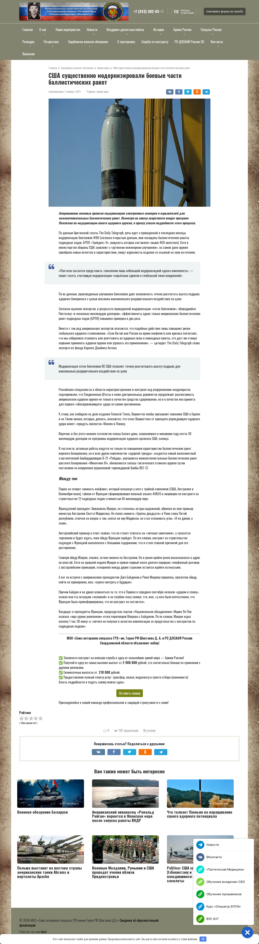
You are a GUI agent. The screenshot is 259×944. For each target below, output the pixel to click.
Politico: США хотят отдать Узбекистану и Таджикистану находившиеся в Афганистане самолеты (192, 874)
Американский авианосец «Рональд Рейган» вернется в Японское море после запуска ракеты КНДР (123, 816)
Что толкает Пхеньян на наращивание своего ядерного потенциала (199, 814)
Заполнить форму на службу (224, 11)
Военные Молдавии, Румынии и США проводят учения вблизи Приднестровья (123, 872)
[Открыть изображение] (73, 11)
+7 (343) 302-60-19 (148, 11)
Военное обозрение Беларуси (42, 812)
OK (203, 939)
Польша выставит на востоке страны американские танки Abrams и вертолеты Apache (49, 872)
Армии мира (103, 91)
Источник (149, 730)
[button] (247, 932)
